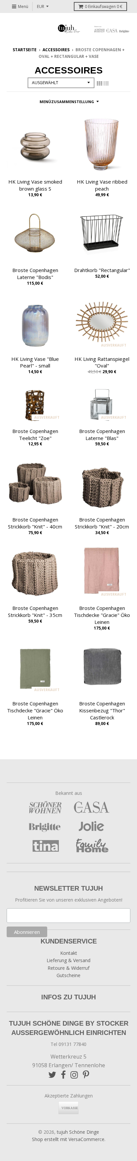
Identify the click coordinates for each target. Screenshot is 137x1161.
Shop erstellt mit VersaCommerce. (68, 1139)
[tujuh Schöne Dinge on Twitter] (52, 1075)
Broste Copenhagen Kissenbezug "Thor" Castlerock (102, 710)
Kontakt (68, 953)
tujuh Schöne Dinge (78, 1132)
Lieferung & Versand (68, 960)
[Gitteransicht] (99, 83)
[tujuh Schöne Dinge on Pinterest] (86, 1075)
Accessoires (56, 50)
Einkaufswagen (103, 6)
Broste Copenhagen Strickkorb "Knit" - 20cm (102, 523)
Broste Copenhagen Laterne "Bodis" (35, 273)
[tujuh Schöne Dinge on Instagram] (74, 1075)
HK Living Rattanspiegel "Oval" (101, 362)
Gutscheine (68, 975)
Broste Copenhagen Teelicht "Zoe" (35, 434)
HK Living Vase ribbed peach (102, 185)
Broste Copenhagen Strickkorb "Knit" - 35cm (35, 611)
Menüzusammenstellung (67, 101)
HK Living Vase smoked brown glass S (35, 185)
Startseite (25, 50)
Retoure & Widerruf (68, 968)
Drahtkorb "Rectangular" (102, 270)
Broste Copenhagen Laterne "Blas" (102, 434)
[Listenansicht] (106, 83)
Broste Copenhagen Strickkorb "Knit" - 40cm (35, 523)
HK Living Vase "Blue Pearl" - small (35, 362)
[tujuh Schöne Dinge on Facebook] (63, 1075)
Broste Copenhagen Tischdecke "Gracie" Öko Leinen (102, 615)
